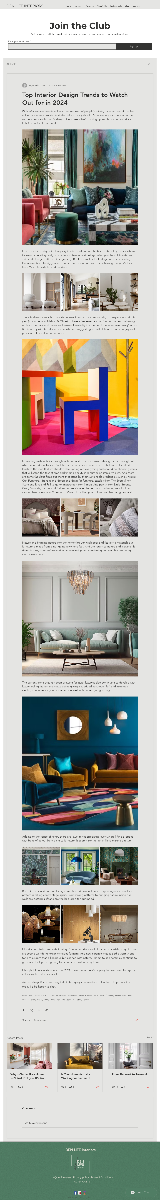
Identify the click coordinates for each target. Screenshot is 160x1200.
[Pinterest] (79, 1193)
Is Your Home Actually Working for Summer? (75, 1076)
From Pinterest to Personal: (130, 1074)
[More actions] (136, 85)
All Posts (11, 64)
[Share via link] (46, 1010)
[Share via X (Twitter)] (31, 1010)
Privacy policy (80, 1177)
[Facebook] (75, 1193)
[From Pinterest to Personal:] (130, 1056)
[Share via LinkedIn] (39, 1010)
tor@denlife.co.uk (61, 1177)
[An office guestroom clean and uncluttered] (29, 1056)
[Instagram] (84, 1193)
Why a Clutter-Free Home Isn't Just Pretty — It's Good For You (28, 1076)
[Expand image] (41, 292)
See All (150, 1037)
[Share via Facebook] (23, 1010)
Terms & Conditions (102, 1177)
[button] (89, 5)
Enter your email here (18, 41)
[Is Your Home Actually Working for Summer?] (80, 1056)
